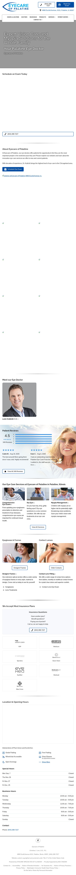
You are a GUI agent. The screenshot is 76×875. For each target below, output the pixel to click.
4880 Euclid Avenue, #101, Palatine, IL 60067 (58, 10)
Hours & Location (13, 17)
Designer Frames (8, 574)
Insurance (33, 17)
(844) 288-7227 (13, 830)
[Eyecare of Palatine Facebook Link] (38, 840)
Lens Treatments (11, 590)
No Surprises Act (46, 865)
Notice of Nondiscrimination (30, 865)
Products (42, 17)
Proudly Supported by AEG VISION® (55, 862)
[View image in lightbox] (22, 176)
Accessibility (16, 865)
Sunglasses (9, 587)
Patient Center (63, 17)
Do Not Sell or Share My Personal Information (38, 870)
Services (51, 17)
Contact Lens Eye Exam (50, 587)
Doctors (24, 17)
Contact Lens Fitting (46, 574)
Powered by (25, 862)
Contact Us (37, 19)
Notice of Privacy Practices (62, 865)
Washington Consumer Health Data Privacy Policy (42, 868)
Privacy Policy (20, 868)
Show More (46, 762)
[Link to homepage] (20, 7)
